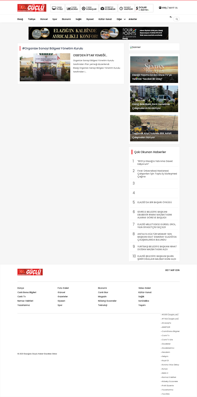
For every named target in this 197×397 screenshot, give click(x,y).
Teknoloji (102, 305)
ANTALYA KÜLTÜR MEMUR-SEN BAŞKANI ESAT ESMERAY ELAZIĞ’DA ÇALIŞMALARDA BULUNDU (155, 236)
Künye (164, 369)
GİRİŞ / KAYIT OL (169, 7)
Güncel (61, 292)
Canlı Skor (103, 292)
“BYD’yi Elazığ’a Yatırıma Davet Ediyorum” (153, 162)
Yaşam (142, 305)
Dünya (20, 288)
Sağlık (141, 296)
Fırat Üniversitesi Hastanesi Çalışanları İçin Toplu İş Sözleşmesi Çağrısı (155, 173)
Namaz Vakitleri (25, 300)
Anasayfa (166, 323)
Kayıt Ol (165, 360)
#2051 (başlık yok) (170, 314)
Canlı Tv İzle (167, 339)
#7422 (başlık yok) (170, 319)
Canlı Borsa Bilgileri (26, 292)
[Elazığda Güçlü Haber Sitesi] (31, 11)
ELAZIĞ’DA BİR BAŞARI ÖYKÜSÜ (152, 202)
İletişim (165, 356)
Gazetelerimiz (168, 348)
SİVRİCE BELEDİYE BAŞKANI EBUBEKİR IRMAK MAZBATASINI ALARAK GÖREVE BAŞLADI (152, 214)
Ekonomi (102, 288)
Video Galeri (144, 288)
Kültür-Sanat (145, 292)
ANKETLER (166, 327)
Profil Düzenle (168, 385)
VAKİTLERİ (128, 8)
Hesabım (166, 352)
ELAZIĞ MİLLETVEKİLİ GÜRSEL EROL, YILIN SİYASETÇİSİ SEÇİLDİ (154, 225)
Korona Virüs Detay (170, 364)
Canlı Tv (21, 296)
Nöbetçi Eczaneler (107, 300)
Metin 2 (165, 373)
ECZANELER (110, 8)
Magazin (102, 296)
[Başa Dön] (192, 392)
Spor (60, 305)
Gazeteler (63, 296)
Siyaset (61, 300)
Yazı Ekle (165, 394)
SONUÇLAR (91, 8)
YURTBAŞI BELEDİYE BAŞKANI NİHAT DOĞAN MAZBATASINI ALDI (155, 247)
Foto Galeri (63, 288)
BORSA (74, 8)
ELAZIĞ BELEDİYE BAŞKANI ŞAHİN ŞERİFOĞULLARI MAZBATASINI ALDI (154, 257)
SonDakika (143, 300)
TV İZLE (60, 8)
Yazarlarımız (23, 305)
